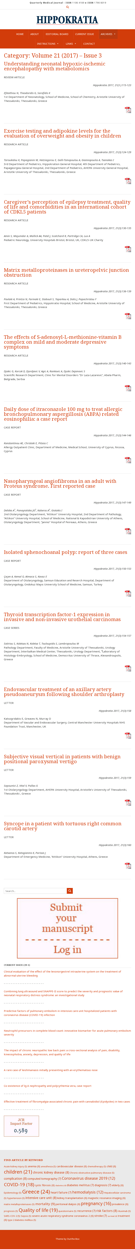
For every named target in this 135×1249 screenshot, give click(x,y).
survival (112, 1216)
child (111, 1166)
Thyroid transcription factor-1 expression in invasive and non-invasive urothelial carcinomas (62, 617)
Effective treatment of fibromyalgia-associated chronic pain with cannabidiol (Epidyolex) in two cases (67, 1101)
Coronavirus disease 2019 (88, 1178)
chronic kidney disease (51, 1172)
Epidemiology (12, 1192)
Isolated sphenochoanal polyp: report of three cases (65, 552)
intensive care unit (40, 1198)
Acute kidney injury (15, 1166)
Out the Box (73, 1238)
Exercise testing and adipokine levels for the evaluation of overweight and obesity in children (62, 133)
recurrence (86, 1211)
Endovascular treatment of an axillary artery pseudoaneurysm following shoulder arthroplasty (64, 692)
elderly (118, 1185)
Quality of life (38, 1210)
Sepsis (26, 1215)
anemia (34, 1166)
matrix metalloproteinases (19, 1204)
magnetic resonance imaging (107, 1198)
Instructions (46, 43)
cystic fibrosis (45, 1185)
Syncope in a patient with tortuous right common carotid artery (62, 826)
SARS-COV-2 (12, 1215)
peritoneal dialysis (68, 1204)
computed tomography (44, 1179)
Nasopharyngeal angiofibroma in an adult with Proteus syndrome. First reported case (60, 483)
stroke (100, 1216)
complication (15, 1178)
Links (69, 43)
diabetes (60, 1185)
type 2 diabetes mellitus (22, 1220)
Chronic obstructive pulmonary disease (92, 1172)
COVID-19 (19, 1184)
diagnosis (103, 1185)
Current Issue (84, 34)
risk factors (106, 1211)
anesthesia (48, 1166)
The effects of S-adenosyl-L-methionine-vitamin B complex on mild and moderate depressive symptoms (62, 342)
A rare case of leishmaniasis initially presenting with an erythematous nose (51, 1070)
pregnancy (96, 1203)
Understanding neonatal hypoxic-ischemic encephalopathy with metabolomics (54, 66)
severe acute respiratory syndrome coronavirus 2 (63, 1215)
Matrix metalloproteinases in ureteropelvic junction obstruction (66, 272)
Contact (89, 43)
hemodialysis (87, 1192)
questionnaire (67, 1211)
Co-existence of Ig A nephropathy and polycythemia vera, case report (47, 1085)
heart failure (61, 1192)
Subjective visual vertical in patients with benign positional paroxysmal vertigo (62, 759)
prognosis (11, 1211)
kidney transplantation (72, 1198)
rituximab (124, 1211)
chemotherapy (97, 1166)
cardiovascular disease (72, 1166)
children (18, 1171)
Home (20, 34)
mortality (45, 1204)
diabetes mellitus (80, 1185)
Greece (36, 1191)
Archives (106, 34)
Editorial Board (57, 34)
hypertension (16, 1198)
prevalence (120, 1204)
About (34, 34)
